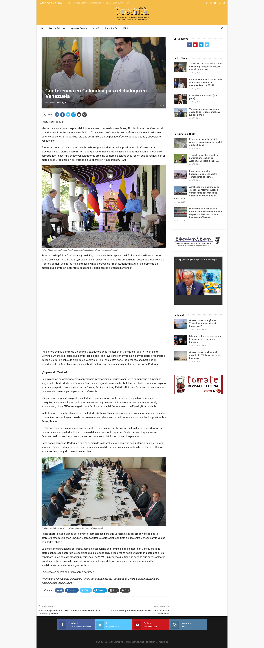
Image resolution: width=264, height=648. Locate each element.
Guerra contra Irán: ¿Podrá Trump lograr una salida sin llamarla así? (203, 323)
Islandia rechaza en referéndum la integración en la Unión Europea (205, 339)
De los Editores (81, 3)
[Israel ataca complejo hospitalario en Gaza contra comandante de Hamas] (180, 174)
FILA (127, 3)
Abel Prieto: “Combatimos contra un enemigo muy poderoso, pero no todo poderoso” (205, 66)
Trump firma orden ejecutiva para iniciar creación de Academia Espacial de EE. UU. (204, 158)
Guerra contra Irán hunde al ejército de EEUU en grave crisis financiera (205, 355)
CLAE (108, 3)
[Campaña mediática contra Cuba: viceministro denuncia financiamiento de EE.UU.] (180, 83)
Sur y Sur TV (118, 3)
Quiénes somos (97, 3)
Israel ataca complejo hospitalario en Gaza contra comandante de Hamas (203, 174)
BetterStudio (162, 642)
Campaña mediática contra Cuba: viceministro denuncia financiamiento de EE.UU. (205, 82)
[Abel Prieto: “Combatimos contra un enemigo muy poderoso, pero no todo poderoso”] (180, 67)
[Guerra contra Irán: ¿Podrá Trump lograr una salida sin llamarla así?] (180, 324)
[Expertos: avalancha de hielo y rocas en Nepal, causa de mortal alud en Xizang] (180, 143)
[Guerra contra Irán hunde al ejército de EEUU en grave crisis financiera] (180, 356)
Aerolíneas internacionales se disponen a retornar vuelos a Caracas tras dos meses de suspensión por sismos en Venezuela (196, 193)
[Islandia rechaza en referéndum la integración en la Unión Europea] (180, 340)
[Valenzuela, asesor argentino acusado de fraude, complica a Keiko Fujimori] (180, 112)
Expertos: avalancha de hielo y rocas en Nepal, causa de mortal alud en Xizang (205, 142)
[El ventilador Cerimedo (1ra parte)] (180, 99)
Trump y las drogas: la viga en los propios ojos (196, 259)
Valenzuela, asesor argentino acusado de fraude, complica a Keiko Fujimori (204, 112)
